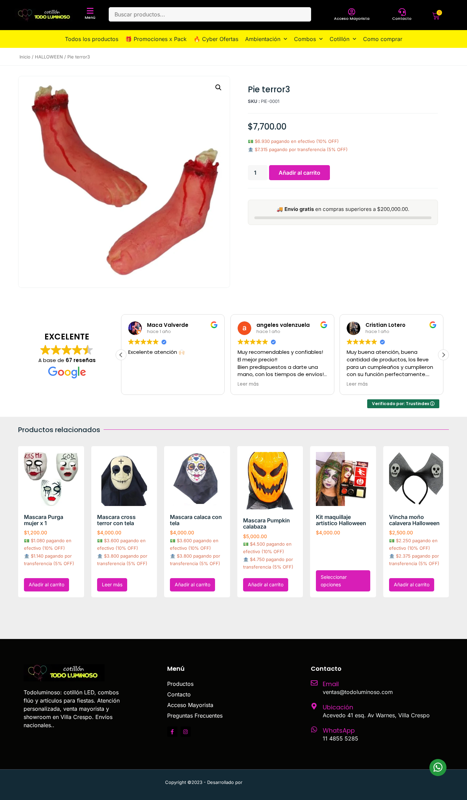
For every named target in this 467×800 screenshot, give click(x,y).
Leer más (112, 584)
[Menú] (90, 11)
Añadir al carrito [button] (46, 584)
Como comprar (382, 39)
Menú (90, 17)
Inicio (24, 56)
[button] (218, 87)
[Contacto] (402, 12)
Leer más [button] (248, 384)
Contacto (402, 18)
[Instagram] (186, 731)
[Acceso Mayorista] (352, 12)
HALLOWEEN (49, 56)
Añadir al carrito (299, 172)
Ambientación (262, 39)
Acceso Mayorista (352, 18)
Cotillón (339, 39)
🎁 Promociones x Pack (156, 39)
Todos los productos (91, 39)
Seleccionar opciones (334, 580)
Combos (305, 39)
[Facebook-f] (172, 731)
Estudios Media (273, 782)
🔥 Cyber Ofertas (216, 39)
